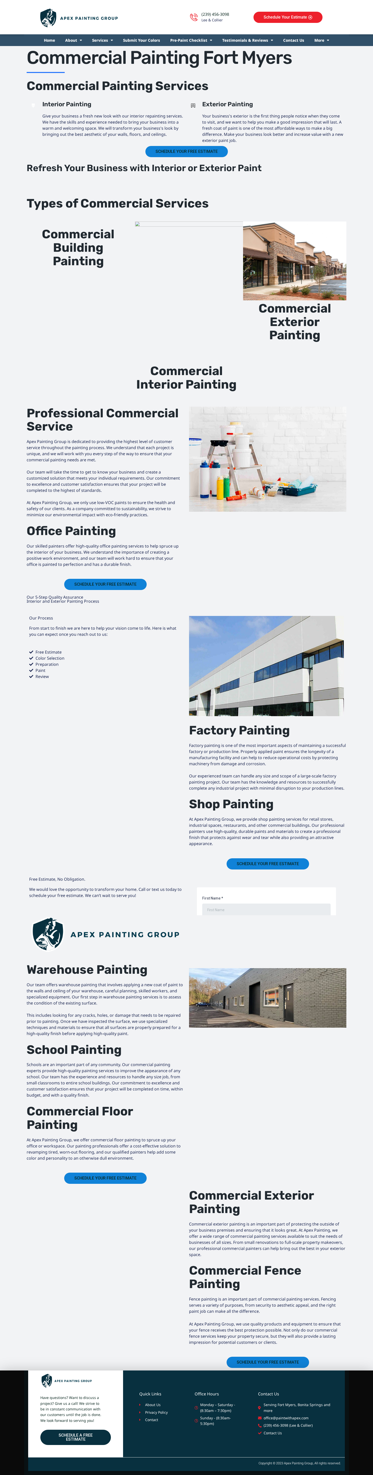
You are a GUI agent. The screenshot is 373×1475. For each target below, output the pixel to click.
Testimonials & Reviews (245, 40)
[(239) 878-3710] (194, 17)
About (71, 40)
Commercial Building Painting (78, 247)
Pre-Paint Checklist (188, 40)
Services (100, 40)
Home (49, 40)
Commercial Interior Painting (186, 378)
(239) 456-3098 (215, 14)
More (319, 40)
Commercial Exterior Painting (295, 322)
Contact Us (293, 40)
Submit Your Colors (141, 40)
